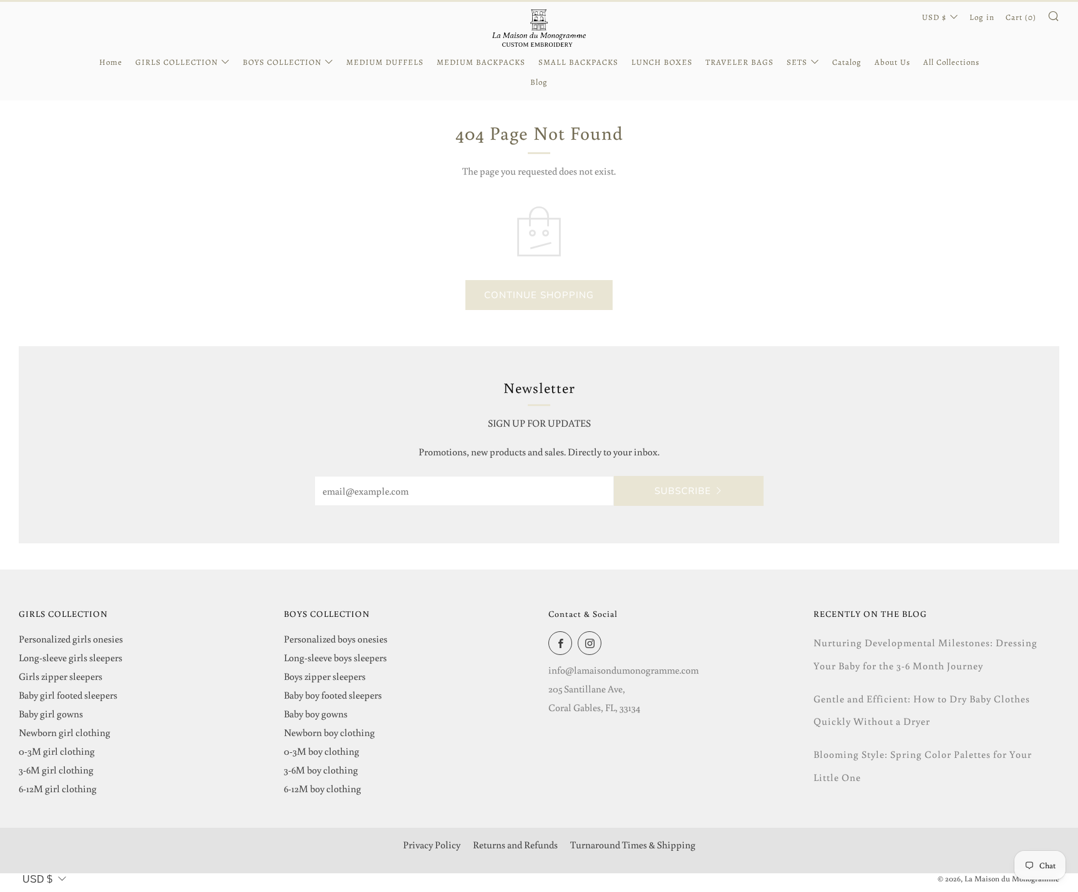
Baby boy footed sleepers (333, 695)
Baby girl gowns (51, 713)
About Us (892, 62)
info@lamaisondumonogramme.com (623, 670)
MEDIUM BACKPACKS (481, 62)
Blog (539, 82)
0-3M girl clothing (57, 751)
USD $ (934, 17)
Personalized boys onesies (335, 639)
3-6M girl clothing (56, 770)
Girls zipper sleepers (60, 676)
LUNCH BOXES (661, 62)
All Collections (951, 62)
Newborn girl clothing (64, 732)
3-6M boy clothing (321, 770)
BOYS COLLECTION (282, 62)
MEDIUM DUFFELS (385, 62)
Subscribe (682, 491)
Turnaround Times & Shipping (633, 844)
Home (110, 62)
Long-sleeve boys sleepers (335, 657)
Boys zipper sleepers (325, 676)
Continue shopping (539, 295)
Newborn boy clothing (329, 732)
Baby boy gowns (315, 713)
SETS (797, 62)
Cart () (1021, 17)
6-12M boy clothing (322, 788)
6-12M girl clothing (58, 788)
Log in (981, 17)
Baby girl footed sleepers (68, 695)
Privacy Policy (431, 844)
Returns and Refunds (515, 844)
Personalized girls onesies (71, 639)
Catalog (847, 62)
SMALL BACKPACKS (578, 62)
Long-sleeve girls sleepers (70, 657)
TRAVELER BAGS (740, 62)
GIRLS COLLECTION (176, 62)
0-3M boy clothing (321, 751)
